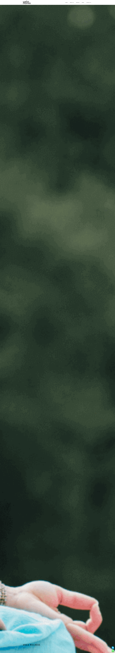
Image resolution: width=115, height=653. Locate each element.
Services (77, 2)
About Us (72, 2)
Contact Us (88, 2)
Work (83, 2)
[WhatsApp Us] (113, 651)
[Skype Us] (113, 647)
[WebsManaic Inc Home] (27, 2)
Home (66, 2)
